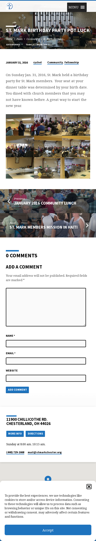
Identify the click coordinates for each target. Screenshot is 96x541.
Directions (35, 433)
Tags (29, 44)
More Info (15, 433)
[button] (89, 486)
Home (9, 39)
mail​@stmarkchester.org (45, 452)
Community (33, 39)
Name (10, 335)
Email (11, 353)
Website (12, 370)
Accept (48, 530)
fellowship (71, 62)
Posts (20, 39)
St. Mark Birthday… (54, 39)
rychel (37, 62)
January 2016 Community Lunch (45, 203)
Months (42, 44)
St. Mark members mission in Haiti (44, 227)
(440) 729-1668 (15, 452)
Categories (13, 44)
